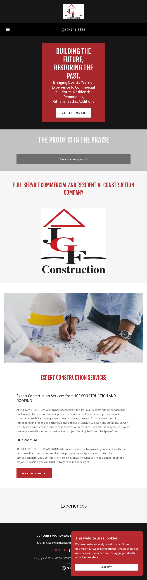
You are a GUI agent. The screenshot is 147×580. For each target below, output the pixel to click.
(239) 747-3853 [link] (73, 29)
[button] (7, 29)
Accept (106, 566)
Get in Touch (73, 112)
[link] (73, 11)
